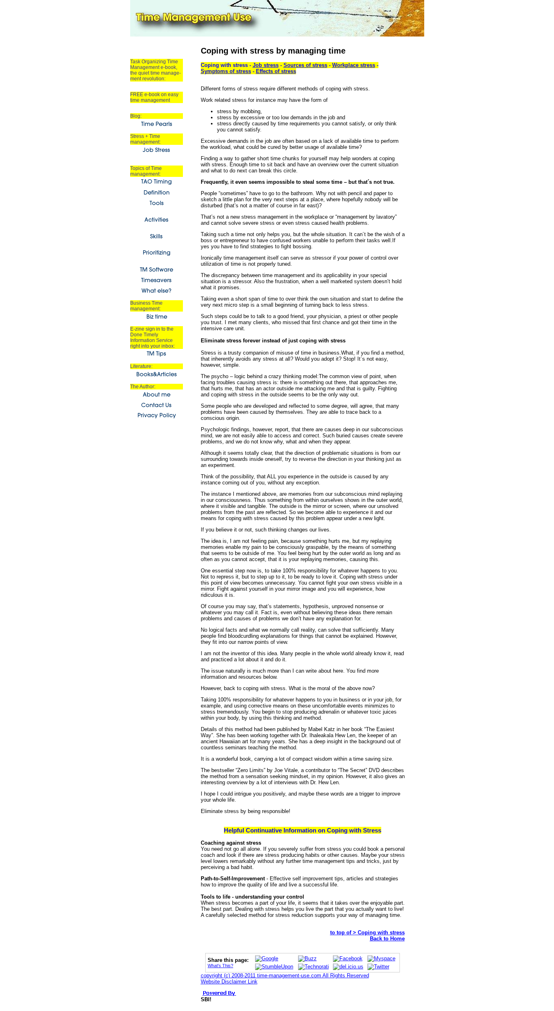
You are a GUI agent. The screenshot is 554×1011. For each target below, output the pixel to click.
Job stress (266, 65)
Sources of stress (305, 65)
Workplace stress (353, 65)
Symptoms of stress (226, 71)
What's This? (220, 965)
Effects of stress (276, 71)
